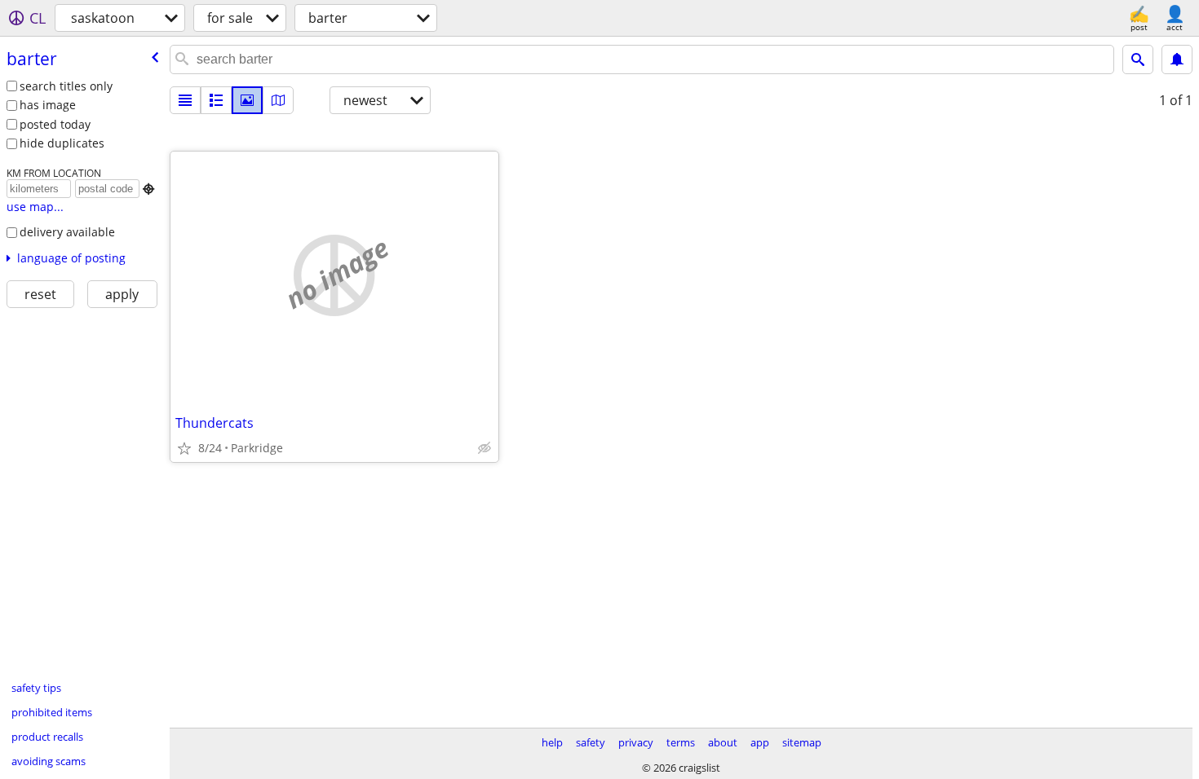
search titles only (66, 86)
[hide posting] (484, 448)
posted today (55, 124)
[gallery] (247, 100)
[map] (278, 100)
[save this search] (1176, 59)
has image (48, 104)
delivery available (67, 232)
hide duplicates (62, 143)
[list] (185, 100)
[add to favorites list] (184, 448)
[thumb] (216, 100)
